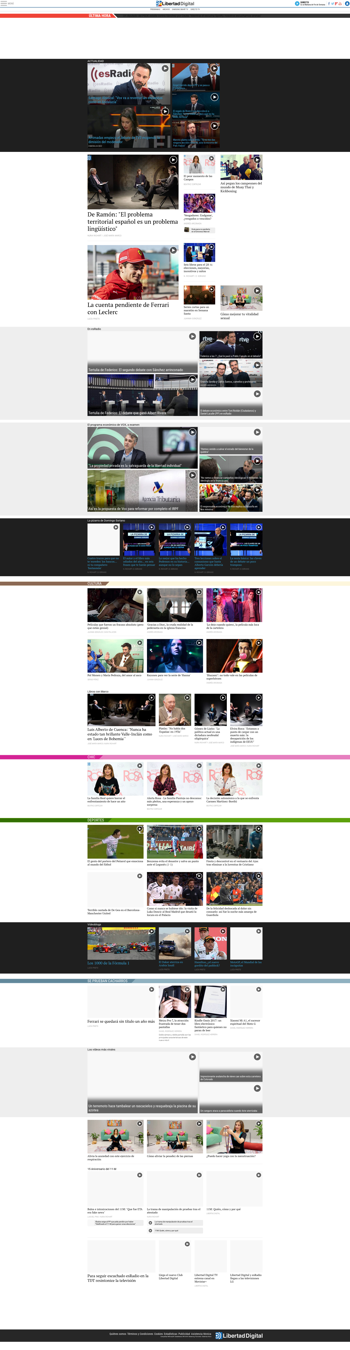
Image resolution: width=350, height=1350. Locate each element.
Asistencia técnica (201, 1340)
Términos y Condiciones (140, 1340)
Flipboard (336, 3)
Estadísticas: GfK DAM (181, 1342)
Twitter (333, 3)
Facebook (329, 3)
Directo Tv (195, 9)
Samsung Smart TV (180, 9)
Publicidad (184, 1340)
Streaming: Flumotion (195, 1342)
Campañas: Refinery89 (167, 1342)
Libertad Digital (175, 3)
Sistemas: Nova (206, 1342)
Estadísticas (170, 1340)
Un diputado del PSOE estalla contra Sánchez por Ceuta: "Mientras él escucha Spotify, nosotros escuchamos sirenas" (192, 15)
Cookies (158, 1340)
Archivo (166, 9)
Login (347, 3)
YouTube (340, 3)
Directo (313, 3)
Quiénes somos (118, 1340)
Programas (155, 9)
